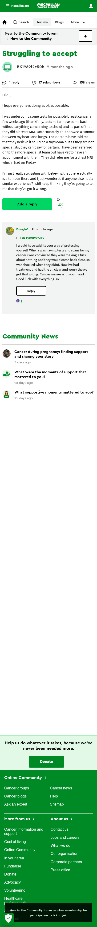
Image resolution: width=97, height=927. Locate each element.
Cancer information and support (23, 832)
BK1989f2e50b (30, 67)
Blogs (59, 22)
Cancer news (61, 788)
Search (24, 22)
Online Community (23, 777)
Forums (42, 22)
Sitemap (57, 804)
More (15, 6)
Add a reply (27, 204)
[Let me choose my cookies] (8, 919)
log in (61, 206)
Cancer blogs (15, 796)
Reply (31, 290)
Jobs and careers (65, 838)
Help (54, 796)
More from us (17, 819)
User (91, 6)
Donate (46, 762)
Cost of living (15, 842)
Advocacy (12, 883)
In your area (14, 858)
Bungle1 (22, 229)
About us (60, 819)
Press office (60, 870)
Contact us (60, 830)
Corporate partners (66, 862)
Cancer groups (16, 788)
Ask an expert (15, 804)
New (85, 36)
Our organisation (64, 854)
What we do (60, 846)
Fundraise (12, 866)
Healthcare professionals (15, 901)
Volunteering (14, 891)
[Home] (48, 5)
